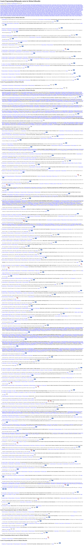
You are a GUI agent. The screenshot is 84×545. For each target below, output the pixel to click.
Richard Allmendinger (57, 200)
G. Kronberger (14, 214)
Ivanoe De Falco (29, 95)
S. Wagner (26, 392)
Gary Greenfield (7, 425)
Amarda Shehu (58, 101)
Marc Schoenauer (16, 415)
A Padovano (79, 15)
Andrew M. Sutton (64, 223)
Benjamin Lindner (43, 471)
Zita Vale (56, 205)
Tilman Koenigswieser (70, 4)
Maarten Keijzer (6, 8)
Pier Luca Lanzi (76, 411)
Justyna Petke (77, 93)
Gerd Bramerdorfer (17, 8)
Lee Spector (2, 8)
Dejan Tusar (38, 11)
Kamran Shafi (28, 5)
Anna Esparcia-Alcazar (34, 6)
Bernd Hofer (67, 9)
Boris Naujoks (47, 5)
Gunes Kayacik (10, 12)
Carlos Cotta (10, 14)
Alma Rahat (67, 12)
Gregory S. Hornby (16, 483)
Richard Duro (67, 11)
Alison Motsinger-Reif (25, 124)
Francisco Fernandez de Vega (4, 14)
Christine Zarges (63, 12)
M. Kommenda (19, 214)
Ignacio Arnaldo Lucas (52, 6)
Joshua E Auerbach (62, 11)
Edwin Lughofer (54, 10)
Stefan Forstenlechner (34, 4)
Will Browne (58, 224)
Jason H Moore (32, 14)
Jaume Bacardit (46, 6)
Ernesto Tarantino (22, 95)
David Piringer (6, 13)
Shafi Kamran (43, 12)
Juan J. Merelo (8, 433)
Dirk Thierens (79, 94)
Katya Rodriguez (32, 124)
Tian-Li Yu (14, 225)
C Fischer (23, 4)
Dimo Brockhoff (12, 201)
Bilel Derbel (57, 201)
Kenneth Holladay (53, 118)
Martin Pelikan (64, 483)
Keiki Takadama (38, 223)
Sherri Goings (14, 14)
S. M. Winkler (4, 390)
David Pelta (8, 412)
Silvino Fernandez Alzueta (52, 14)
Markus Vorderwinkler (19, 13)
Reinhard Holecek (11, 10)
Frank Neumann (73, 14)
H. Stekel (14, 390)
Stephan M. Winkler (11, 51)
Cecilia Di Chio (49, 424)
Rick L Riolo (68, 13)
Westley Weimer (15, 12)
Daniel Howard (23, 483)
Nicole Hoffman (51, 11)
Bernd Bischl (80, 335)
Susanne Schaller (27, 15)
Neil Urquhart (44, 425)
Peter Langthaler (52, 8)
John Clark (80, 112)
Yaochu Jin (69, 5)
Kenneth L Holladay (11, 8)
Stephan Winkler (16, 23)
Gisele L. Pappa (52, 117)
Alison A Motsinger (19, 14)
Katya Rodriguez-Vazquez (26, 14)
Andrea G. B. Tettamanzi (37, 425)
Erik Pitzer (9, 244)
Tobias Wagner (42, 11)
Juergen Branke (20, 225)
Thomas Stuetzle (34, 12)
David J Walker (52, 5)
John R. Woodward (70, 219)
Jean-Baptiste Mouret (73, 13)
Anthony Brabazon (55, 424)
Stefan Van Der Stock (35, 13)
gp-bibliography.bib (14, 3)
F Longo (73, 15)
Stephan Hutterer (37, 9)
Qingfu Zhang (76, 201)
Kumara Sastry (75, 483)
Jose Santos (49, 105)
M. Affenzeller (8, 214)
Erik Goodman (77, 5)
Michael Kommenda (40, 4)
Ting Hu (55, 138)
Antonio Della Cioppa (35, 95)
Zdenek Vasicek (8, 224)
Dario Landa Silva (77, 412)
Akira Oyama (57, 204)
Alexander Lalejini (76, 130)
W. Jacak (30, 392)
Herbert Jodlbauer (65, 15)
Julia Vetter (75, 4)
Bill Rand (3, 122)
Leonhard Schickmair (77, 9)
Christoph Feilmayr (5, 10)
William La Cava (4, 95)
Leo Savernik (74, 8)
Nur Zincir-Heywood (57, 93)
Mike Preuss (45, 116)
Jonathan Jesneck (45, 13)
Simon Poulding (4, 415)
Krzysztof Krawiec (69, 112)
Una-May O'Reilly (65, 6)
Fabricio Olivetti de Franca (30, 9)
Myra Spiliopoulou (71, 373)
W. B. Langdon (20, 105)
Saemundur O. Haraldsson (56, 219)
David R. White (15, 100)
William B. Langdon (8, 94)
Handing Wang (71, 12)
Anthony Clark (4, 15)
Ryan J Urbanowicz (18, 5)
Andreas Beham (19, 4)
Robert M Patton (80, 6)
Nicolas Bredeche (48, 95)
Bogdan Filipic (9, 15)
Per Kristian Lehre (71, 225)
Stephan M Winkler (14, 4)
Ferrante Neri (13, 433)
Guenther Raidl (53, 412)
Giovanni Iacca (24, 93)
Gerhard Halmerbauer (64, 4)
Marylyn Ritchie (31, 412)
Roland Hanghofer (54, 9)
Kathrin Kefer (49, 9)
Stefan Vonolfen (42, 9)
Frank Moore (6, 12)
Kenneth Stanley (80, 483)
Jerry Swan (60, 112)
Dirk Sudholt (14, 105)
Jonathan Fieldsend (12, 97)
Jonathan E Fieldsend (62, 5)
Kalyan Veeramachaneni (59, 6)
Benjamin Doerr (78, 482)
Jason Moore (53, 483)
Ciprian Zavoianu (32, 15)
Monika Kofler (72, 9)
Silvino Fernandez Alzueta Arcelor (22, 12)
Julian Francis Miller (47, 483)
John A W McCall (57, 12)
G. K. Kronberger (15, 392)
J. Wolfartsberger (22, 265)
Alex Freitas (26, 412)
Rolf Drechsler (67, 424)
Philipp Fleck (17, 9)
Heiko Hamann (65, 95)
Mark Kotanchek (78, 308)
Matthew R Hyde (50, 13)
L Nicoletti (70, 15)
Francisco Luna (29, 116)
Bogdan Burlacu (49, 4)
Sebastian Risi (31, 224)
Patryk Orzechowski (16, 95)
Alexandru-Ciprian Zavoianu (6, 407)
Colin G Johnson (14, 11)
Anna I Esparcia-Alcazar (65, 93)
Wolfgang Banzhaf (50, 138)
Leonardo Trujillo (4, 156)
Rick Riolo (74, 270)
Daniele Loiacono (23, 116)
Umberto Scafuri (42, 95)
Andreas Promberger (66, 10)
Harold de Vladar (71, 11)
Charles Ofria (10, 156)
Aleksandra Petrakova (77, 12)
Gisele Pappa (4, 105)
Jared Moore (70, 95)
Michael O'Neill (24, 11)
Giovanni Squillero (48, 12)
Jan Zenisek (41, 15)
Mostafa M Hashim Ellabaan (66, 14)
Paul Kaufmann (78, 14)
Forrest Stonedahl (32, 5)
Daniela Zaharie (37, 15)
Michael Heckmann (3, 5)
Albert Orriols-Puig (79, 13)
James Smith (9, 11)
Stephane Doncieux (56, 11)
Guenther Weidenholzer (23, 8)
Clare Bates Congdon (66, 482)
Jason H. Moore (49, 124)
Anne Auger (24, 114)
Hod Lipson (73, 5)
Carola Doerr (37, 101)
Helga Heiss (14, 13)
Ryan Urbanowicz (14, 110)
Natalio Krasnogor (70, 411)
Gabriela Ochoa (25, 6)
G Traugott (76, 15)
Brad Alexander (49, 219)
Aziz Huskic (61, 15)
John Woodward (55, 112)
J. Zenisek (3, 265)
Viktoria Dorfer (54, 4)
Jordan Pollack (70, 483)
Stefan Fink (43, 10)
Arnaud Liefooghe (26, 94)
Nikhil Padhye (25, 13)
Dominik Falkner (64, 8)
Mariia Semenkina (37, 14)
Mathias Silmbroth (52, 15)
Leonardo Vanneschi (56, 116)
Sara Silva (20, 9)
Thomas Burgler (39, 10)
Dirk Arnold (3, 110)
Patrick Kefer (59, 9)
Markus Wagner (29, 11)
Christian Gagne (42, 412)
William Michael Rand (39, 5)
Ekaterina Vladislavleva (48, 112)
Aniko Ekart (14, 114)
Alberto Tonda (53, 12)
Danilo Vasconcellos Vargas (44, 14)
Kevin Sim (20, 6)
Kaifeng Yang (44, 8)
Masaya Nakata (48, 100)
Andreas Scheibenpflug (48, 10)
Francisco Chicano (75, 223)
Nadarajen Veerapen (15, 94)
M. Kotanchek (73, 278)
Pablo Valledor (30, 12)
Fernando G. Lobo (40, 483)
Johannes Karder (22, 10)
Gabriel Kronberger (27, 4)
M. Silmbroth (17, 265)
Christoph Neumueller (76, 10)
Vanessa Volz (76, 11)
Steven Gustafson (41, 112)
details (53, 21)
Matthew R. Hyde (78, 122)
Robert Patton (8, 419)
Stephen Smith (15, 204)
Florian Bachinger (12, 9)
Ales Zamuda (82, 149)
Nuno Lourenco (76, 149)
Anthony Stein (61, 203)
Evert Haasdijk (5, 11)
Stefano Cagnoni (75, 6)
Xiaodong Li (65, 201)
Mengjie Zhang (13, 5)
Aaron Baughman (29, 13)
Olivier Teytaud (40, 205)
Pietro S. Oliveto (73, 200)
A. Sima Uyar (49, 425)
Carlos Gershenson (14, 412)
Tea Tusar (43, 5)
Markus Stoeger (63, 9)
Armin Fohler (10, 13)
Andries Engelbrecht (20, 224)
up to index (1, 3)
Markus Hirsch (19, 15)
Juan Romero (18, 425)
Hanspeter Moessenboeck (32, 10)
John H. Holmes (10, 483)
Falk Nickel (71, 10)
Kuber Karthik (39, 12)
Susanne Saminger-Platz (60, 10)
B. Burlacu (3, 214)
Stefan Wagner (9, 4)
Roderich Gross (14, 224)
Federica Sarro (54, 225)
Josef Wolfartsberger (46, 15)
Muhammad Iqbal (23, 5)
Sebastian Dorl (59, 4)
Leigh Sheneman (21, 194)
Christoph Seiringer (69, 8)
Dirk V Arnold (8, 5)
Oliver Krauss (27, 10)
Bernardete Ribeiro (38, 505)
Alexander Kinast (6, 9)
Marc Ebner (71, 424)
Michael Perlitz (40, 13)
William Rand (38, 110)
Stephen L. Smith (56, 94)
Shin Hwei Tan (47, 183)
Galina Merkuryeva (19, 50)
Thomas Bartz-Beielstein (16, 116)
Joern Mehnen (35, 116)
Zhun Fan (66, 5)
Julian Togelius (41, 224)
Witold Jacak (23, 15)
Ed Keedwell (29, 6)
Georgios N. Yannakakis (35, 433)
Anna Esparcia (9, 114)
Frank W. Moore (36, 105)
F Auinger (45, 9)
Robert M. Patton (68, 94)
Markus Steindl (78, 8)
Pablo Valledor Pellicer (59, 14)
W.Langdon (8, 3)
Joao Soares (52, 205)
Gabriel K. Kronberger (5, 252)
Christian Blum (4, 116)
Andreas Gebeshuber (17, 10)
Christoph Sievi (57, 15)
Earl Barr (64, 112)
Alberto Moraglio (19, 11)
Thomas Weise (79, 200)
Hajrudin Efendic (13, 15)
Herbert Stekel (45, 4)
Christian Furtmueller (58, 8)
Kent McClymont (16, 6)
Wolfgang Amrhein (34, 8)
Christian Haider (24, 9)
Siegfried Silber (29, 8)
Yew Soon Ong (48, 412)
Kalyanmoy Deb (72, 482)
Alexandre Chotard (56, 13)
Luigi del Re (48, 8)
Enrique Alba (9, 116)
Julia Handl (42, 101)
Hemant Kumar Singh (70, 204)
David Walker (81, 95)
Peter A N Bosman (11, 6)
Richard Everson (56, 5)
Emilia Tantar (6, 6)
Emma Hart (47, 101)
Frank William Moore (41, 6)
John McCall (74, 94)
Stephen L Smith (70, 6)
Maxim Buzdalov (33, 11)
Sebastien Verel (32, 94)
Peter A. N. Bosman (9, 101)
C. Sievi (13, 265)
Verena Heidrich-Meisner (62, 13)
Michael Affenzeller (47, 19)
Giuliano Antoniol (60, 225)
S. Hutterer (3, 368)
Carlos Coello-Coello (71, 412)
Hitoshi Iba (33, 225)
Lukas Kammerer (39, 8)
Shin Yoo (75, 219)
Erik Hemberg (46, 11)
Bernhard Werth (79, 4)
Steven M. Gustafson (54, 122)
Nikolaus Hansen (18, 201)
